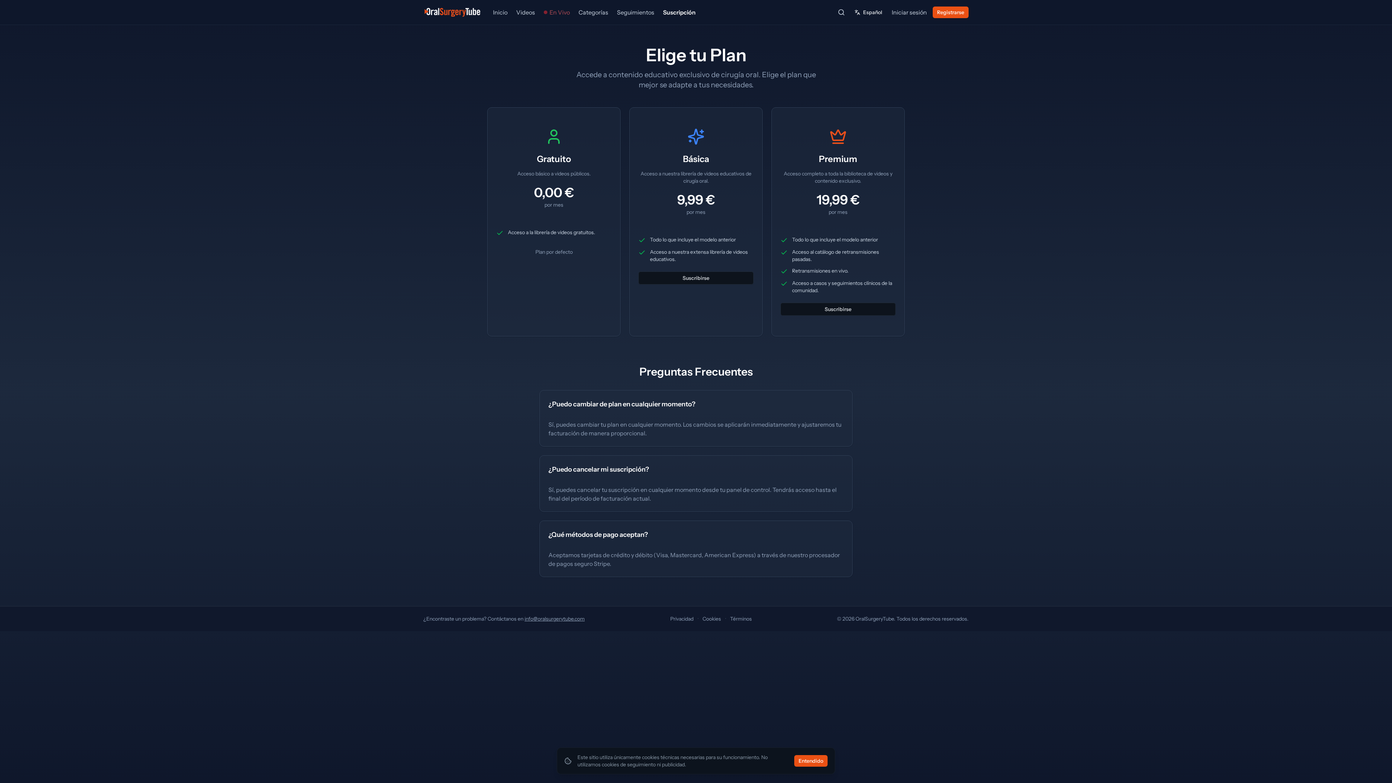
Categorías (593, 12)
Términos (741, 619)
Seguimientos (635, 12)
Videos (525, 12)
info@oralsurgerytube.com (555, 619)
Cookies (712, 619)
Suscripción (679, 12)
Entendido (811, 761)
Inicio (500, 12)
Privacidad (681, 619)
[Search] (841, 12)
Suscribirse (696, 278)
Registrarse (950, 12)
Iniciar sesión (909, 12)
